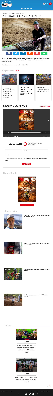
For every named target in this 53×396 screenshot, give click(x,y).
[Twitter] (24, 8)
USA (3, 13)
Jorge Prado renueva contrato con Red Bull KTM (43, 89)
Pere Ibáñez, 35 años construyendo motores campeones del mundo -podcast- (26, 379)
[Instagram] (28, 8)
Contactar (30, 391)
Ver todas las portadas (44, 106)
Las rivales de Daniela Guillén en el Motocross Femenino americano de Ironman (9, 92)
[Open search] (50, 3)
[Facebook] (21, 8)
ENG (46, 4)
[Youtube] (31, 8)
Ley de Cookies (46, 391)
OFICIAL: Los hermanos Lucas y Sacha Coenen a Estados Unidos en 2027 (26, 91)
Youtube (6, 13)
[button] (9, 53)
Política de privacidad (38, 391)
